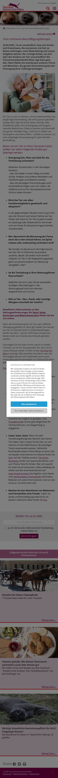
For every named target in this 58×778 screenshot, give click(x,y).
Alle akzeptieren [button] (29, 404)
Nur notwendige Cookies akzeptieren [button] (29, 410)
